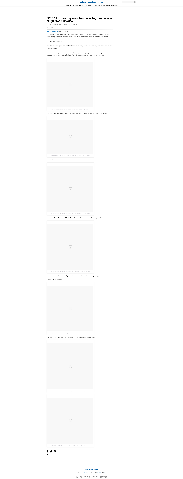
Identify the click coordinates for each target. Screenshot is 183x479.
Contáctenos (87, 472)
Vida (85, 5)
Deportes (90, 5)
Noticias (72, 5)
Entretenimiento (79, 5)
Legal (81, 472)
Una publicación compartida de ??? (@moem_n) (62, 109)
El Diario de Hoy (114, 5)
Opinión (108, 5)
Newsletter (99, 472)
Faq (93, 472)
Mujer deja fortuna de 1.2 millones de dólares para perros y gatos (83, 276)
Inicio (67, 5)
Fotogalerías (101, 5)
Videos (95, 5)
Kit (104, 472)
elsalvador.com (53, 31)
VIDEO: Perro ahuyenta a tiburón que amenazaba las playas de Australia (85, 218)
